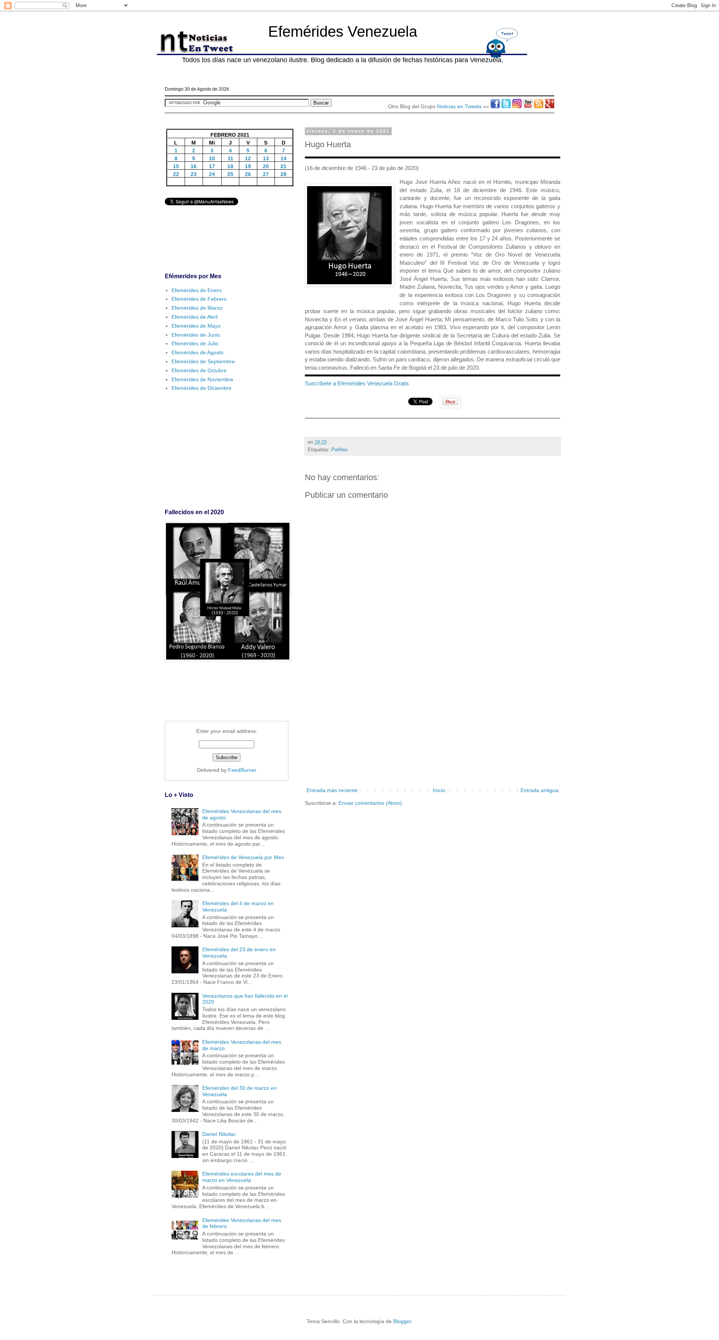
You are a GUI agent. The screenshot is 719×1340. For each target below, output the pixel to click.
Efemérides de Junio (196, 335)
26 (248, 174)
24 (212, 174)
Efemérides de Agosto (198, 352)
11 (230, 158)
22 (176, 174)
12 (248, 158)
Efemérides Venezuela (342, 31)
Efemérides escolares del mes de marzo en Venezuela (241, 1177)
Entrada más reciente (332, 790)
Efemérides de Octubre (199, 370)
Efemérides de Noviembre (202, 379)
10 (212, 158)
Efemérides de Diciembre (201, 388)
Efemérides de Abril (195, 317)
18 (230, 166)
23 (194, 174)
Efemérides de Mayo (196, 326)
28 (283, 174)
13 (266, 158)
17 (212, 166)
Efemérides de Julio (195, 343)
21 (283, 166)
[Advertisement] (432, 723)
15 (176, 166)
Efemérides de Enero (197, 290)
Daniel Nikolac (219, 1134)
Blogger (402, 1321)
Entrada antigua (539, 790)
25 (230, 174)
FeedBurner (242, 770)
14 (283, 158)
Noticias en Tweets (459, 106)
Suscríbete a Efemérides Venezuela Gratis (357, 383)
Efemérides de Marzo (197, 308)
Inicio (439, 790)
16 (194, 166)
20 (266, 166)
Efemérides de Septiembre (203, 361)
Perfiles (339, 449)
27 (266, 174)
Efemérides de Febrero (199, 299)
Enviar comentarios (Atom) (370, 803)
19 (248, 166)
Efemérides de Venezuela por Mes (243, 857)
